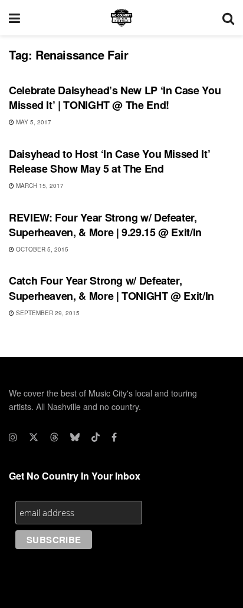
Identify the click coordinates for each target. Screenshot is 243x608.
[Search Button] (228, 17)
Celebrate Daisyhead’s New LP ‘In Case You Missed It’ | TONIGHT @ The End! (115, 97)
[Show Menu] (14, 17)
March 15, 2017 (39, 185)
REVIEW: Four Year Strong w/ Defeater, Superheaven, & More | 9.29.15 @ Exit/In (105, 225)
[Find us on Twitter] (33, 437)
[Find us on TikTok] (95, 437)
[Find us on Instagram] (13, 437)
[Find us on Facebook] (114, 437)
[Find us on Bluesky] (75, 437)
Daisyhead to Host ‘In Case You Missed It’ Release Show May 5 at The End (109, 161)
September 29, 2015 (47, 313)
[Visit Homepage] (121, 17)
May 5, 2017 (32, 122)
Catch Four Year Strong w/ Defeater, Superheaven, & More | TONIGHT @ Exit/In (111, 288)
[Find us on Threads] (54, 437)
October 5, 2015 (41, 249)
